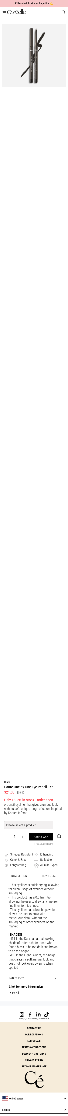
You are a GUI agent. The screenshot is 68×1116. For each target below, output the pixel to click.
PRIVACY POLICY (34, 1060)
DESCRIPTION (19, 876)
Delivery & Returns (34, 1053)
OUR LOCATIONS (34, 1034)
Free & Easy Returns (44, 843)
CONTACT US (34, 1028)
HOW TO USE (49, 876)
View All (14, 992)
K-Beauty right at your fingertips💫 (34, 3)
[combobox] (34, 1098)
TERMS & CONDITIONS (34, 1047)
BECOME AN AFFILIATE (34, 1066)
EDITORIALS (34, 1040)
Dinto (7, 782)
